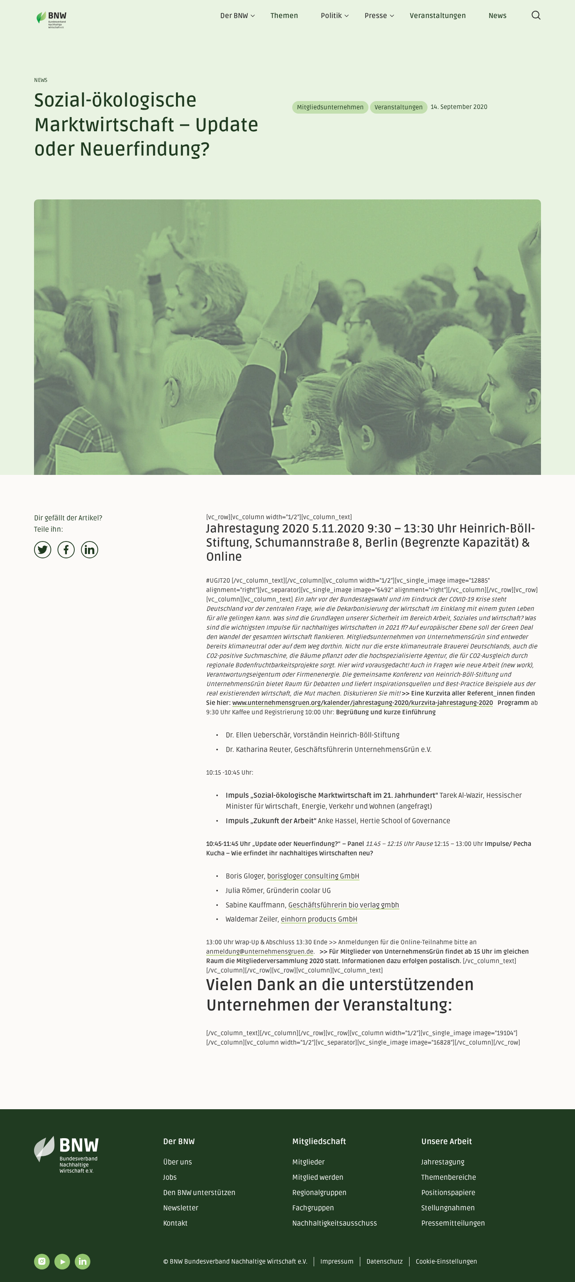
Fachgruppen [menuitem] (313, 1208)
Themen (284, 15)
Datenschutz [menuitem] (385, 1262)
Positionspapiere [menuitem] (448, 1192)
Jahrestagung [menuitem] (442, 1162)
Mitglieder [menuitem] (308, 1162)
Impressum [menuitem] (337, 1262)
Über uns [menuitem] (177, 1162)
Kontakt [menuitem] (175, 1223)
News (498, 15)
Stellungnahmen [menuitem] (448, 1208)
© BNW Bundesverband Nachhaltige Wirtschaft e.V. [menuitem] (235, 1262)
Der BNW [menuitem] (179, 1141)
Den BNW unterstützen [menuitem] (199, 1192)
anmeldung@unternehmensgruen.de (259, 952)
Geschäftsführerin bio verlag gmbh (343, 905)
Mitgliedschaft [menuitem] (319, 1141)
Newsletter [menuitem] (180, 1208)
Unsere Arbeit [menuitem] (446, 1141)
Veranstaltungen (438, 15)
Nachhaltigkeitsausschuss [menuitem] (334, 1223)
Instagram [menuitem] (42, 1261)
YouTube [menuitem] (62, 1261)
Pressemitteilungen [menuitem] (453, 1223)
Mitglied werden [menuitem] (317, 1177)
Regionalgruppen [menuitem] (319, 1192)
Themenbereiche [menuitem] (448, 1177)
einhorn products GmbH (319, 919)
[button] (42, 550)
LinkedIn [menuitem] (82, 1261)
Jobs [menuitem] (170, 1177)
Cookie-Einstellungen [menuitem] (446, 1262)
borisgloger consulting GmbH (313, 876)
